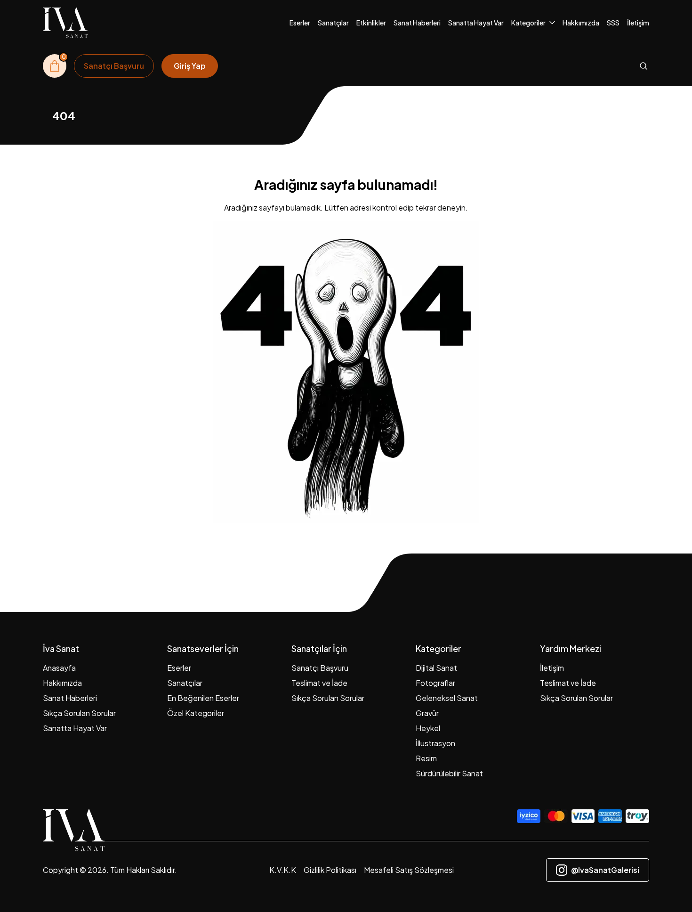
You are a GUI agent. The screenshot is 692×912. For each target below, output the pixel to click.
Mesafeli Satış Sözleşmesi (409, 870)
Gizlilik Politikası (330, 870)
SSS (613, 22)
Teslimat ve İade (319, 683)
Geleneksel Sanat (447, 698)
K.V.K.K (282, 870)
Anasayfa (59, 668)
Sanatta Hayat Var (476, 22)
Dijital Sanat (436, 668)
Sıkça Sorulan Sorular (79, 713)
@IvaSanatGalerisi (605, 870)
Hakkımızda (581, 22)
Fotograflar (435, 683)
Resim (426, 758)
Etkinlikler (371, 22)
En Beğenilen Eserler (203, 698)
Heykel (428, 728)
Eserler (300, 22)
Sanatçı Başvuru (319, 668)
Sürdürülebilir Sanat (449, 773)
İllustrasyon (435, 743)
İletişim (638, 22)
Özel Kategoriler (195, 713)
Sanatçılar (333, 22)
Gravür (427, 713)
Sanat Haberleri (417, 22)
